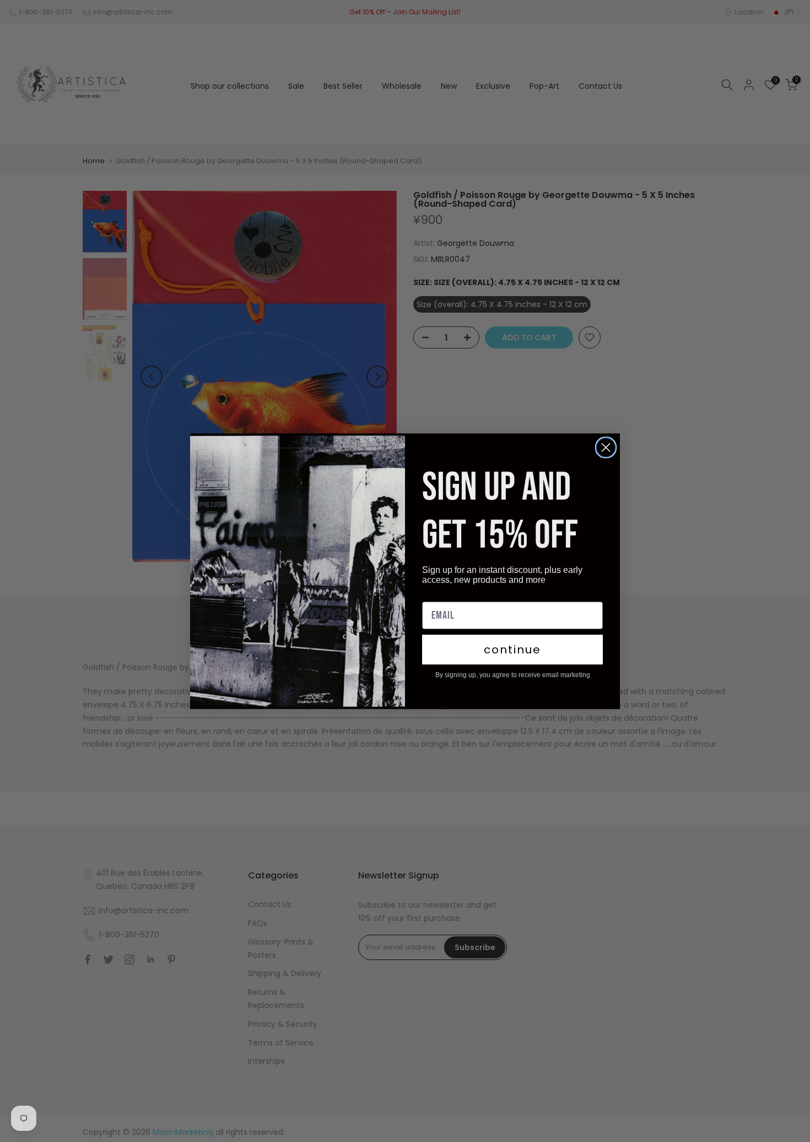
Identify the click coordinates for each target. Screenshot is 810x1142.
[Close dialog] (605, 447)
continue (512, 649)
